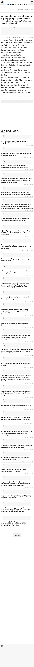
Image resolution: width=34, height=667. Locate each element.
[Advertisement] (17, 655)
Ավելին (17, 535)
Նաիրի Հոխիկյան (29, 96)
